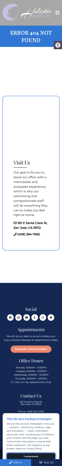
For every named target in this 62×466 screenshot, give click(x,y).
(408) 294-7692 (28, 234)
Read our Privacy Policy (28, 448)
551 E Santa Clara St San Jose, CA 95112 (31, 403)
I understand (31, 456)
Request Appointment (31, 349)
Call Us (17, 462)
